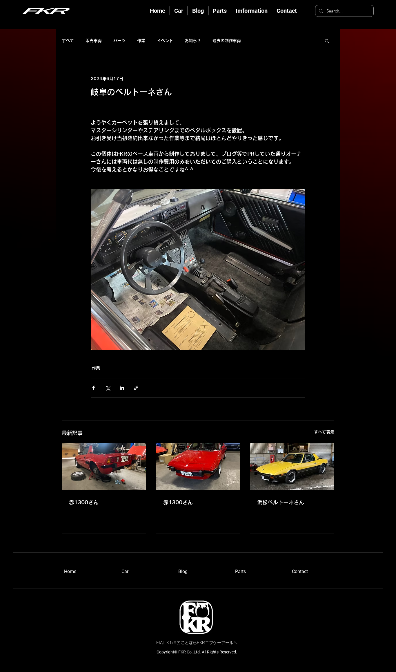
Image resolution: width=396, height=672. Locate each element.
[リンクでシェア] (136, 388)
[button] (327, 40)
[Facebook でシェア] (93, 388)
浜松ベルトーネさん (280, 502)
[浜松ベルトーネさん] (292, 466)
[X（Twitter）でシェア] (107, 388)
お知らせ (193, 41)
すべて (68, 41)
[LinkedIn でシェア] (122, 388)
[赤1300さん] (104, 466)
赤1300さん (84, 502)
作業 (141, 41)
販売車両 (94, 41)
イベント (165, 41)
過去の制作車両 (226, 41)
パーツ (119, 41)
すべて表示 (324, 432)
